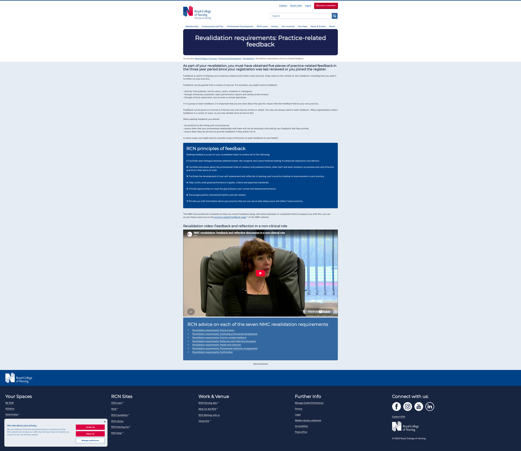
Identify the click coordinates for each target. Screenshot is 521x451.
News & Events (318, 26)
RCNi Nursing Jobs (207, 403)
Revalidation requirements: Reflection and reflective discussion (224, 341)
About (332, 26)
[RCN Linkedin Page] (430, 406)
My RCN (9, 403)
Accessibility (301, 426)
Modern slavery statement (308, 420)
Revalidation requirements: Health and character (216, 344)
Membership (192, 26)
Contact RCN (398, 416)
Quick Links (296, 5)
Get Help (302, 26)
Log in (308, 5)
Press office (301, 432)
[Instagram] (408, 406)
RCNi (113, 409)
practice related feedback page (230, 217)
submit (335, 16)
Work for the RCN (207, 409)
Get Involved (288, 26)
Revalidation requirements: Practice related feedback (219, 337)
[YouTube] (419, 406)
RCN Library (117, 421)
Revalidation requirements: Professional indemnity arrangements (225, 348)
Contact (283, 5)
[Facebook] (397, 406)
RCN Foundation (119, 415)
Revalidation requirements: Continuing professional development (224, 334)
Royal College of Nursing (206, 58)
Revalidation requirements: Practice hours (213, 330)
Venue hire (203, 421)
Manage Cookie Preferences (309, 403)
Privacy (298, 408)
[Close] (105, 421)
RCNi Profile (11, 414)
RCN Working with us (209, 415)
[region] (55, 433)
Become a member (326, 5)
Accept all (90, 427)
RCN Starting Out (120, 427)
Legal (298, 414)
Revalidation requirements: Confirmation (212, 352)
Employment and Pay (212, 26)
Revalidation (248, 58)
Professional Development (240, 26)
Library (274, 26)
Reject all (90, 434)
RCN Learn (262, 26)
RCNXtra (9, 408)
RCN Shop (116, 433)
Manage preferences (90, 440)
